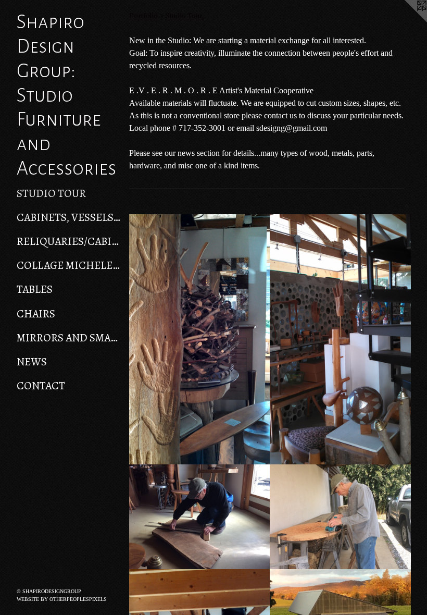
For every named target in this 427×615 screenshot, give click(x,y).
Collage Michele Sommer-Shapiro (69, 265)
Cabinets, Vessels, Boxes (69, 217)
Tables (35, 289)
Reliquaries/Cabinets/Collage (69, 241)
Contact (41, 385)
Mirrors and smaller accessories (69, 337)
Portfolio (143, 15)
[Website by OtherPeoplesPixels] (406, 21)
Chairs (36, 313)
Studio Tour (51, 193)
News (32, 361)
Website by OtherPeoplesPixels (62, 599)
